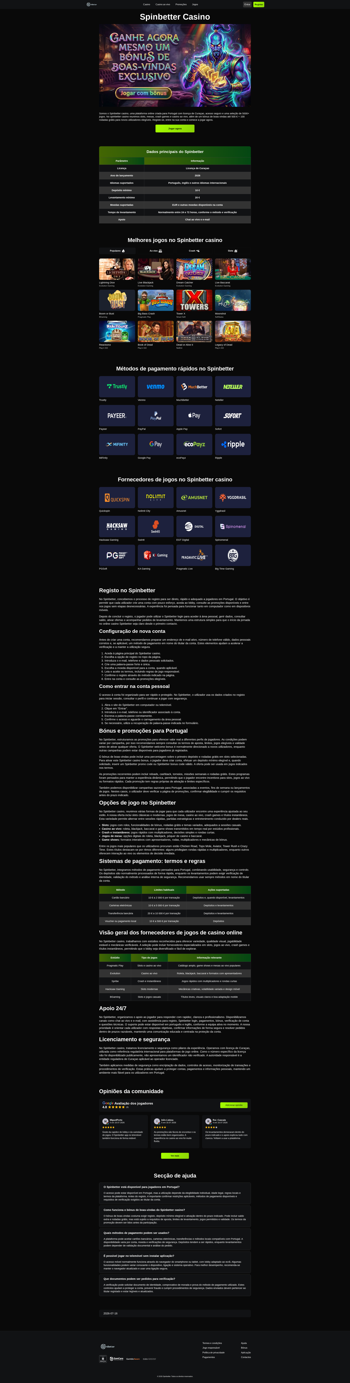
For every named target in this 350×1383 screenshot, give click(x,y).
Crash (192, 251)
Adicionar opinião (234, 1105)
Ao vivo (154, 251)
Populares (115, 251)
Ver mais (175, 1156)
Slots (230, 251)
